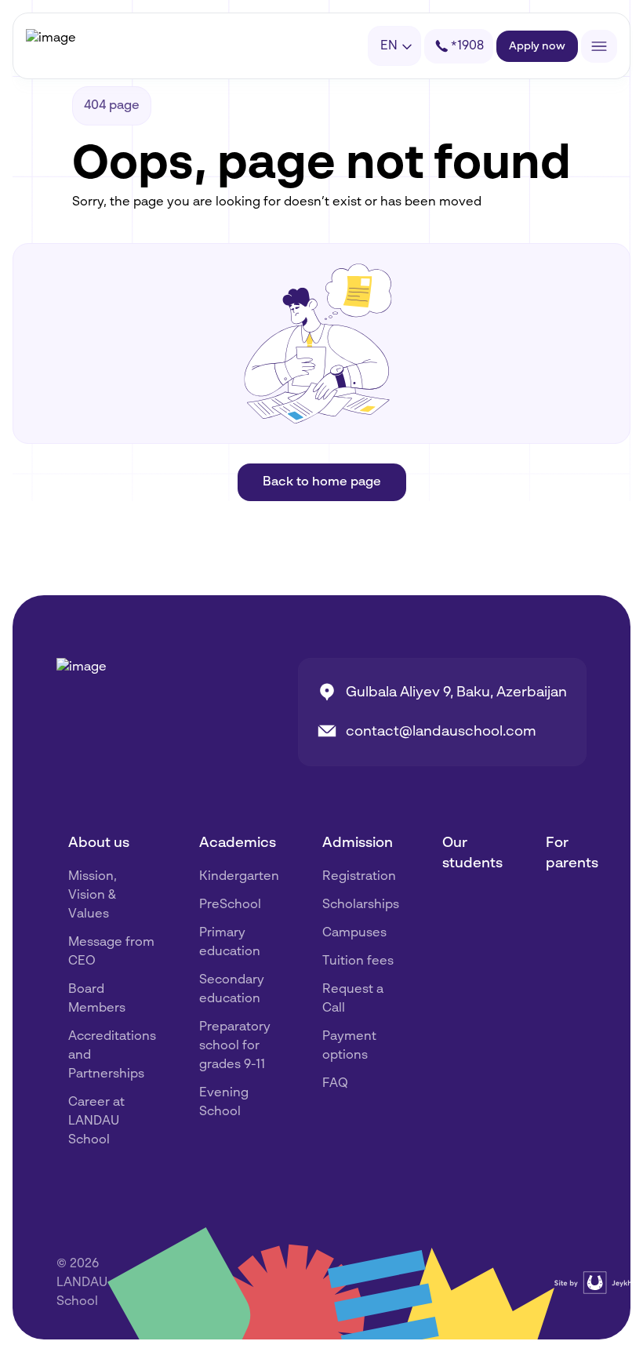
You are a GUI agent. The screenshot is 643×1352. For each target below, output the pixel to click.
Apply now (537, 46)
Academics (237, 843)
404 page (112, 106)
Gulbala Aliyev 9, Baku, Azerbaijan (456, 692)
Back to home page (322, 482)
